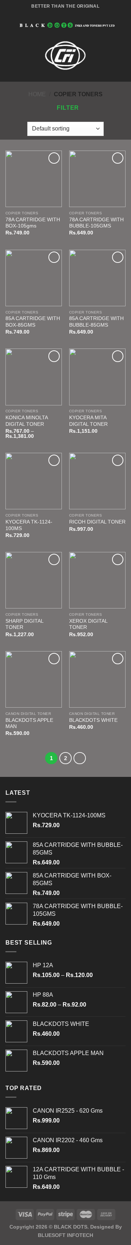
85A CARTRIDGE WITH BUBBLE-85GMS (96, 322)
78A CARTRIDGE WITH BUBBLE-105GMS (96, 223)
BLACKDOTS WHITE (93, 720)
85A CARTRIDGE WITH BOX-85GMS (32, 322)
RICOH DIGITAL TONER (97, 522)
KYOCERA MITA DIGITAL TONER (88, 421)
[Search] (123, 25)
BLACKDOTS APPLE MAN (29, 723)
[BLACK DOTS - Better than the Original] (67, 25)
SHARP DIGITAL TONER (24, 624)
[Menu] (9, 25)
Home (37, 94)
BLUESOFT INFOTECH (65, 1235)
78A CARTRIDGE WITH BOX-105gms (32, 223)
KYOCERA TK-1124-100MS (28, 525)
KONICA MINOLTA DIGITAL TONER (26, 421)
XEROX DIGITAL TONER (88, 624)
